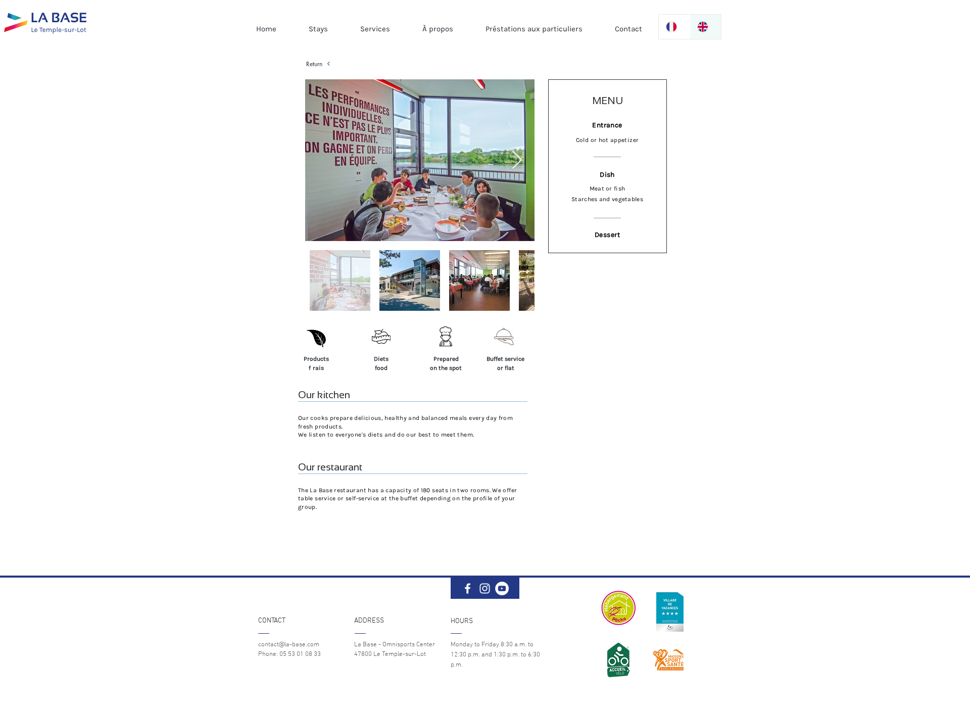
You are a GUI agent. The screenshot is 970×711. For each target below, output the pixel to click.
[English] (705, 27)
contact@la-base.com (288, 645)
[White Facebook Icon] (467, 588)
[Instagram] (485, 588)
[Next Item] (517, 160)
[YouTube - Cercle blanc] (502, 588)
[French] (674, 27)
